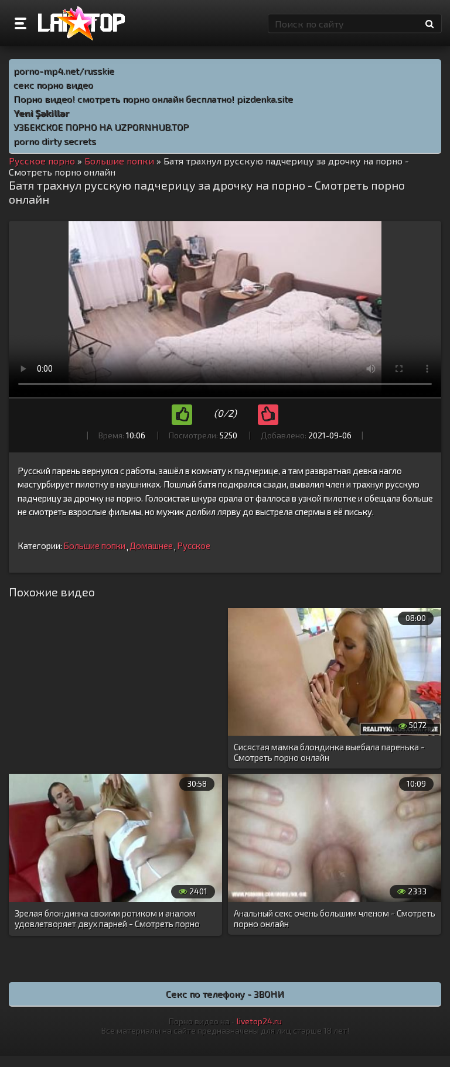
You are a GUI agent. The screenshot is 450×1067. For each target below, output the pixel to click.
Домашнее (151, 545)
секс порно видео (53, 84)
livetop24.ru (259, 1021)
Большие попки (94, 545)
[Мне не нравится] (268, 414)
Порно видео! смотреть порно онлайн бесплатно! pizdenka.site (153, 98)
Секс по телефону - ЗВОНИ (225, 993)
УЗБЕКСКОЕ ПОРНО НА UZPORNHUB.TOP (101, 126)
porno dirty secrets (54, 140)
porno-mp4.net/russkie (63, 70)
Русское (193, 545)
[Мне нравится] (182, 414)
